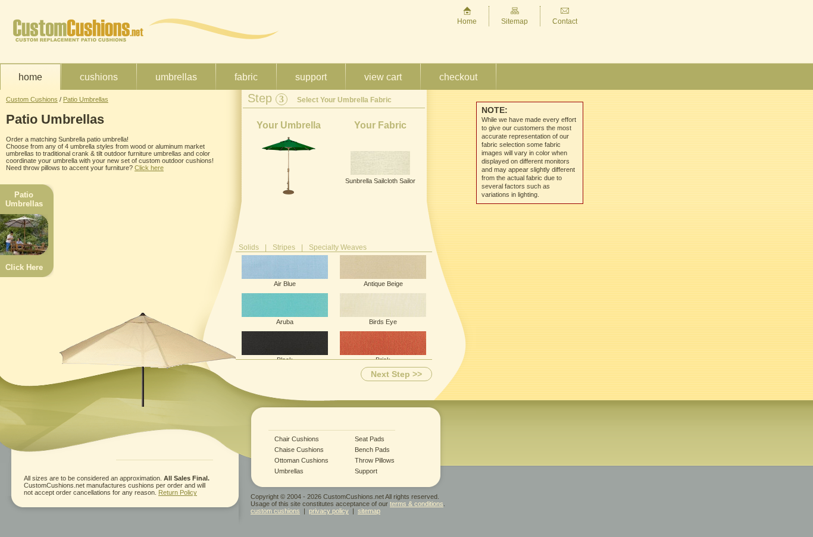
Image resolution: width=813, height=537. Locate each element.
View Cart (383, 77)
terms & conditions (416, 503)
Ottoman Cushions (301, 460)
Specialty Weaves (338, 247)
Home (467, 21)
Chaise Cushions (299, 450)
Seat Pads (369, 439)
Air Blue (285, 283)
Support (311, 77)
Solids (249, 247)
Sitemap (514, 21)
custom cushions (275, 510)
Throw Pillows (375, 460)
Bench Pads (372, 450)
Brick (383, 359)
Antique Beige (383, 283)
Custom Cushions (32, 99)
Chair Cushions (296, 439)
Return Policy (177, 492)
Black (285, 359)
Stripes (284, 247)
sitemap (369, 510)
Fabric (246, 77)
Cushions (99, 77)
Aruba (284, 321)
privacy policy (329, 510)
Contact (564, 21)
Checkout (458, 77)
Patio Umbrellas (85, 99)
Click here (149, 167)
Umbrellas (176, 77)
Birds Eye (383, 321)
